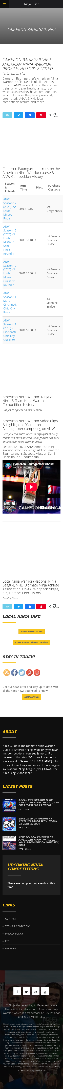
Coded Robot (26, 1070)
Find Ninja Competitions (31, 642)
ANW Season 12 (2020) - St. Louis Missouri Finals (9, 208)
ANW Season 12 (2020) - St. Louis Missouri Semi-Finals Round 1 (9, 240)
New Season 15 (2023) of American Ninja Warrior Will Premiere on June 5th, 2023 (38, 841)
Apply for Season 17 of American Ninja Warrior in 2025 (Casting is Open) (38, 803)
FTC (7, 941)
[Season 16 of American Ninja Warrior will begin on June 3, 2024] (9, 824)
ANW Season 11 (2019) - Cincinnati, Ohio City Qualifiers (10, 330)
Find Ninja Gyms (32, 631)
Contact (10, 918)
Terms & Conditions (18, 926)
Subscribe (31, 697)
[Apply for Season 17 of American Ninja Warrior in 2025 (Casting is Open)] (9, 805)
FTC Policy (56, 1066)
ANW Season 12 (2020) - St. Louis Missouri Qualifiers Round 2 (9, 273)
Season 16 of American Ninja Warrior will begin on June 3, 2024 (37, 821)
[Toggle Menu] (4, 4)
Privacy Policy (14, 933)
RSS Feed (10, 948)
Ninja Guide (31, 4)
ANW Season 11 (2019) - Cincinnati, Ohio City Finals (10, 302)
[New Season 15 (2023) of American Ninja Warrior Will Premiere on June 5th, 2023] (9, 843)
